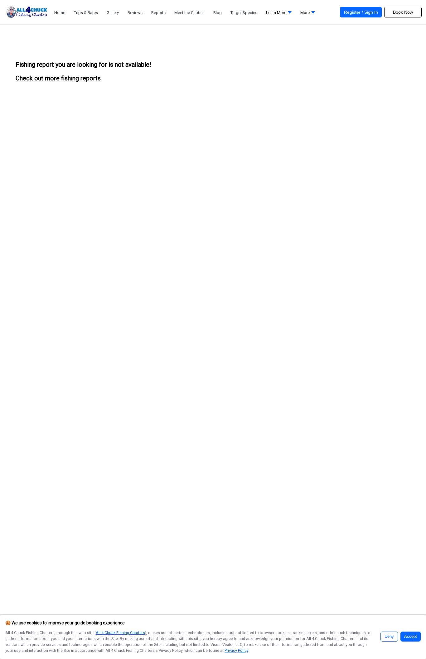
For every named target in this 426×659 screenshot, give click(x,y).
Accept (410, 636)
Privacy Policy (236, 650)
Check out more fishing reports (58, 78)
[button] (307, 14)
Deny (389, 636)
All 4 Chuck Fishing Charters (120, 632)
